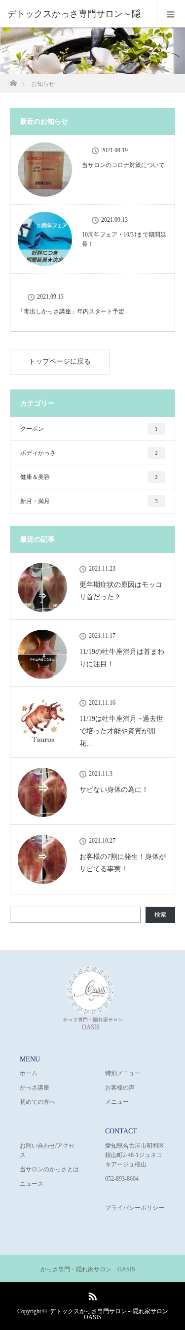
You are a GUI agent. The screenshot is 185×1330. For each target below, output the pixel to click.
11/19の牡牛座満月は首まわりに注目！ (121, 658)
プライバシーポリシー (134, 1207)
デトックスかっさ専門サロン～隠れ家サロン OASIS (109, 1314)
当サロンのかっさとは (49, 1169)
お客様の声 (120, 1087)
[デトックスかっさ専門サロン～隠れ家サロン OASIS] (92, 1027)
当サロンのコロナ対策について (123, 165)
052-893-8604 (122, 1178)
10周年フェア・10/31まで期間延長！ (124, 239)
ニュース (31, 1183)
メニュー (117, 1101)
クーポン (89, 428)
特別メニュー (123, 1073)
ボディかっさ (89, 452)
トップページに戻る (60, 361)
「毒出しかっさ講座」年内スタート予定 (71, 311)
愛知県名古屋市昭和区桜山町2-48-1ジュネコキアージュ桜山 (134, 1155)
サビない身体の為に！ (113, 789)
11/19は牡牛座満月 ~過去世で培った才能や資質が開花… (121, 731)
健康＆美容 (89, 477)
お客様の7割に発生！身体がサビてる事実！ (122, 863)
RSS (91, 1294)
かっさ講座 (34, 1087)
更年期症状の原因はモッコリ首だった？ (120, 591)
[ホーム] (13, 80)
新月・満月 (89, 501)
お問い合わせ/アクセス (47, 1150)
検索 (160, 914)
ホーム (28, 1073)
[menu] (171, 14)
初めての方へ (37, 1101)
